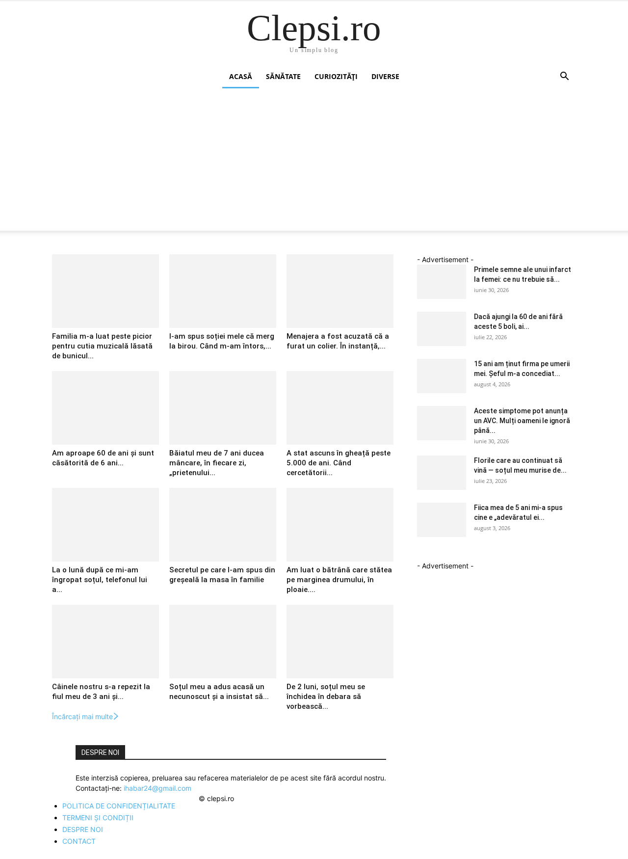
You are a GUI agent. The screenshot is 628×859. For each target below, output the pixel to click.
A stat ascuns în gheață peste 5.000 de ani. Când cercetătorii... (339, 463)
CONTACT (79, 841)
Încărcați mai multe (82, 716)
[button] (564, 77)
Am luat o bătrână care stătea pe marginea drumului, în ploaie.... (339, 579)
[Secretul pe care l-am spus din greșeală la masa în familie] (222, 525)
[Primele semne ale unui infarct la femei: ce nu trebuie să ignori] (441, 282)
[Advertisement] (314, 162)
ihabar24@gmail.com (157, 788)
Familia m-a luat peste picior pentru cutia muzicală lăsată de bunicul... (102, 346)
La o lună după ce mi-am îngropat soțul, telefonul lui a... (99, 579)
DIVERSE (385, 76)
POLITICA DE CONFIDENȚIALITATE (118, 806)
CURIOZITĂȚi (336, 76)
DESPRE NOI (82, 829)
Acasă (240, 76)
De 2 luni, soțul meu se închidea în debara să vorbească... (326, 696)
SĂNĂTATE (283, 76)
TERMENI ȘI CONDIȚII (97, 817)
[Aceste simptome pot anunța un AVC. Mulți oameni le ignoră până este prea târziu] (441, 423)
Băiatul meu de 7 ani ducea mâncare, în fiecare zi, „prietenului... (216, 463)
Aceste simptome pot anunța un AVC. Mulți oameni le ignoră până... (522, 420)
